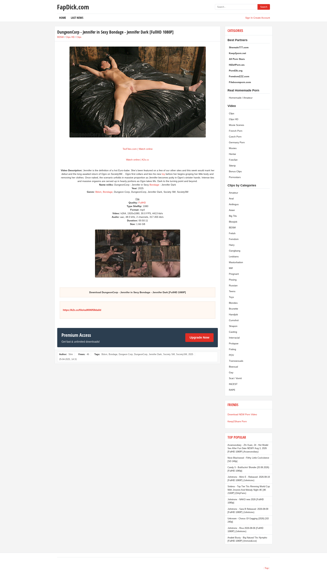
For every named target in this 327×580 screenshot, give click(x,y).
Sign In (249, 17)
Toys (231, 297)
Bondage (154, 184)
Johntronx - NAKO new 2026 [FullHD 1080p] (246, 501)
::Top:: (266, 568)
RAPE (232, 389)
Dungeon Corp (126, 354)
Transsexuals (236, 360)
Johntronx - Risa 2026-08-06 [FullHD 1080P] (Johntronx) (245, 530)
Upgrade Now (199, 337)
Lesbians (234, 256)
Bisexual (233, 366)
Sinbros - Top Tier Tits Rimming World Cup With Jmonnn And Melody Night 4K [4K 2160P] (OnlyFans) (249, 489)
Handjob (233, 314)
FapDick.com (73, 7)
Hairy (232, 245)
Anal (231, 198)
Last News (77, 18)
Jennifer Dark (155, 354)
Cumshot (234, 320)
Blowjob (233, 221)
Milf (231, 268)
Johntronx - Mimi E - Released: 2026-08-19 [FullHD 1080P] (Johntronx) (249, 479)
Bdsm (98, 191)
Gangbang (234, 250)
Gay (231, 372)
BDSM (60, 37)
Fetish (232, 233)
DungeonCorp (140, 354)
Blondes (233, 303)
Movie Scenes (236, 125)
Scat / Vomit (235, 378)
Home (62, 18)
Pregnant (234, 274)
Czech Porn (235, 136)
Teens (232, 291)
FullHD (142, 202)
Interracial (234, 337)
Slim (70, 354)
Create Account (261, 17)
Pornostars (235, 177)
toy (163, 174)
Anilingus (234, 204)
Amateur (233, 192)
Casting (233, 332)
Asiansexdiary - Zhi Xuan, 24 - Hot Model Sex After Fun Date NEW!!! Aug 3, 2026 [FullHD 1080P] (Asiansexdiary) (248, 448)
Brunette (233, 308)
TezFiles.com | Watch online (138, 149)
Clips (78, 37)
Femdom (234, 239)
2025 (190, 354)
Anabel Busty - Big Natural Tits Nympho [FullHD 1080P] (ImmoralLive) (247, 539)
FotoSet (233, 159)
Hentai (232, 154)
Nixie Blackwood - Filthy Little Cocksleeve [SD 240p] (248, 459)
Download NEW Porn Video (242, 414)
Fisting (232, 349)
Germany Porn (237, 142)
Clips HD (70, 37)
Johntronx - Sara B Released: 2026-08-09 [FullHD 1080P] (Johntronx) (248, 511)
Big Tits (233, 216)
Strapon (233, 326)
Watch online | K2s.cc (137, 159)
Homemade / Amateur (241, 97)
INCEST (233, 384)
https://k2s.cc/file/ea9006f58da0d (82, 310)
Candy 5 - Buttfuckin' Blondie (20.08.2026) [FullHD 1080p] (248, 469)
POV (231, 355)
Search (263, 7)
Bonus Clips (235, 171)
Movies (233, 148)
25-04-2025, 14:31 (68, 359)
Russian (233, 285)
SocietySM (181, 354)
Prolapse (233, 343)
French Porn (235, 130)
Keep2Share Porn (237, 421)
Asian (232, 210)
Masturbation (236, 262)
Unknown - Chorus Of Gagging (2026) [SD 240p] (248, 520)
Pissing (233, 279)
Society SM (169, 354)
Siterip (232, 165)
